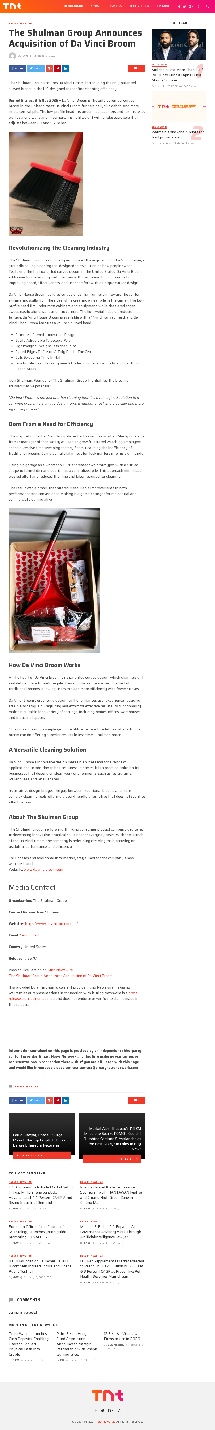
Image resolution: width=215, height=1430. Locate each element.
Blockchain (73, 6)
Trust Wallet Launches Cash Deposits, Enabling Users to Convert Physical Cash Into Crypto (29, 1344)
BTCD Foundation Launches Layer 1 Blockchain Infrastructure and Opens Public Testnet (40, 1266)
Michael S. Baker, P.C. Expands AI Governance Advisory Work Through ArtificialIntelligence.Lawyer (110, 1232)
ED (62, 1360)
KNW (25, 56)
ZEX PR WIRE (116, 1345)
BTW (16, 1360)
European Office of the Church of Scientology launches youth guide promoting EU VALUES (37, 1232)
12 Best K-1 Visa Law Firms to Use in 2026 (122, 1336)
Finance (163, 6)
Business (114, 6)
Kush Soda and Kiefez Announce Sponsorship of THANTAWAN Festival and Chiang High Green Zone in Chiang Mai (111, 1195)
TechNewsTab (105, 1421)
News (94, 6)
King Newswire (60, 970)
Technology (139, 6)
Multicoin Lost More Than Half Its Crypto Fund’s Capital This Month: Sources (177, 75)
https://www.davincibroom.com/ (51, 923)
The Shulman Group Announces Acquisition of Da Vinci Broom (61, 975)
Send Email (29, 935)
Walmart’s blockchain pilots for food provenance (178, 134)
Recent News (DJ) (20, 23)
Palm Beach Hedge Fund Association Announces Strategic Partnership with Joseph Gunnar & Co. (76, 1344)
